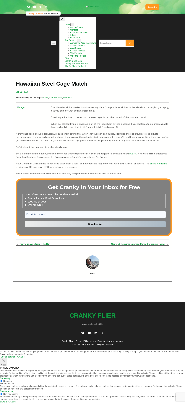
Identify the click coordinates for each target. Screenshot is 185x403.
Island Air (67, 97)
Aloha (45, 97)
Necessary (8, 381)
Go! (51, 97)
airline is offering (158, 163)
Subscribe (152, 7)
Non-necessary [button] (7, 391)
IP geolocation (103, 341)
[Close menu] (62, 19)
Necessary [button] (5, 378)
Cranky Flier (92, 315)
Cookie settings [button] (8, 356)
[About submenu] (72, 24)
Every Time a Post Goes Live (45, 198)
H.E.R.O (133, 153)
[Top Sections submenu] (79, 40)
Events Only (35, 204)
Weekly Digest (36, 201)
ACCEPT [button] (21, 356)
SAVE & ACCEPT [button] (8, 401)
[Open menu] (53, 43)
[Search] (130, 43)
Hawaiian (58, 97)
